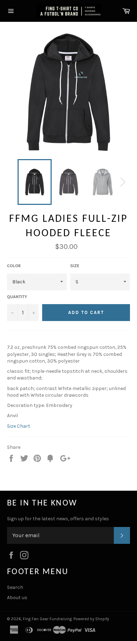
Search (15, 587)
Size (74, 265)
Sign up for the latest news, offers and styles (58, 519)
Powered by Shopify (91, 619)
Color (14, 265)
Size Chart (18, 426)
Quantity (17, 296)
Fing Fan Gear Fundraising (47, 619)
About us (17, 598)
